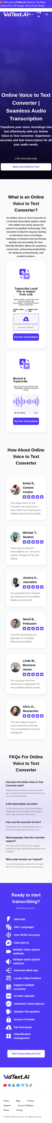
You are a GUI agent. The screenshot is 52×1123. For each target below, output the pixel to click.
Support (7, 1105)
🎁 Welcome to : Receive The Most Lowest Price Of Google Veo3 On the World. (22, 4)
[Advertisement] (26, 60)
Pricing (30, 1101)
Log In (38, 14)
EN (29, 14)
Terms (6, 1110)
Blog (18, 1101)
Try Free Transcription (26, 337)
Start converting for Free (26, 167)
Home (6, 1101)
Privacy (19, 1110)
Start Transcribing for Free (26, 1053)
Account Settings (25, 1105)
